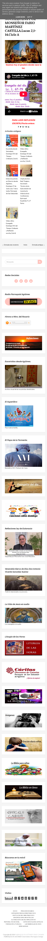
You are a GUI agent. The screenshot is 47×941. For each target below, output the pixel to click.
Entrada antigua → (38, 245)
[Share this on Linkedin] (28, 127)
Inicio (25, 245)
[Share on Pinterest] (26, 127)
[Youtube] (31, 281)
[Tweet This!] (20, 127)
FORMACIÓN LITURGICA (13, 924)
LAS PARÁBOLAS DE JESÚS (33, 924)
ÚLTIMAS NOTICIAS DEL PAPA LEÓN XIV (23, 919)
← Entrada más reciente (10, 245)
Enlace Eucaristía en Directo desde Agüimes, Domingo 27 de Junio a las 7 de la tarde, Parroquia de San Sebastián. (12, 186)
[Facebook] (16, 281)
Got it (29, 17)
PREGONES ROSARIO (27, 911)
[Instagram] (26, 281)
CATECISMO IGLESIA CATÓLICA (33, 922)
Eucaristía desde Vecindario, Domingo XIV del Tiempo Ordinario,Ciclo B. (12, 154)
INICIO (15, 911)
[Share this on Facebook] (18, 127)
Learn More (20, 17)
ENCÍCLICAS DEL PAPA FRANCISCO (23, 915)
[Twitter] (21, 281)
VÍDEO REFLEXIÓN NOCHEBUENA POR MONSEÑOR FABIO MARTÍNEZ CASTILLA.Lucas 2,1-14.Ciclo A (20, 25)
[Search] (40, 262)
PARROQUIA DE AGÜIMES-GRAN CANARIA (29, 935)
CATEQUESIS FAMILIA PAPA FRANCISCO (23, 913)
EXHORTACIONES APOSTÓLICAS (23, 917)
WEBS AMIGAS (23, 926)
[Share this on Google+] (23, 127)
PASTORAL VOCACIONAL (12, 922)
